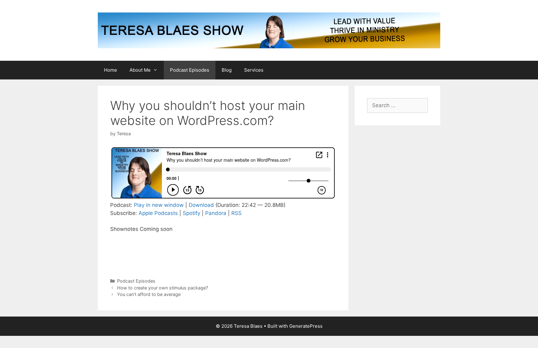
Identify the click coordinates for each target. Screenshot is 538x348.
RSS (236, 213)
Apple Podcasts (158, 213)
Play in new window (159, 205)
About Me (140, 70)
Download (201, 205)
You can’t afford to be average (149, 294)
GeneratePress (306, 326)
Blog (227, 70)
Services (253, 70)
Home (110, 70)
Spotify (191, 213)
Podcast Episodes (189, 70)
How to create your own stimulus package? (162, 287)
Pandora (215, 213)
